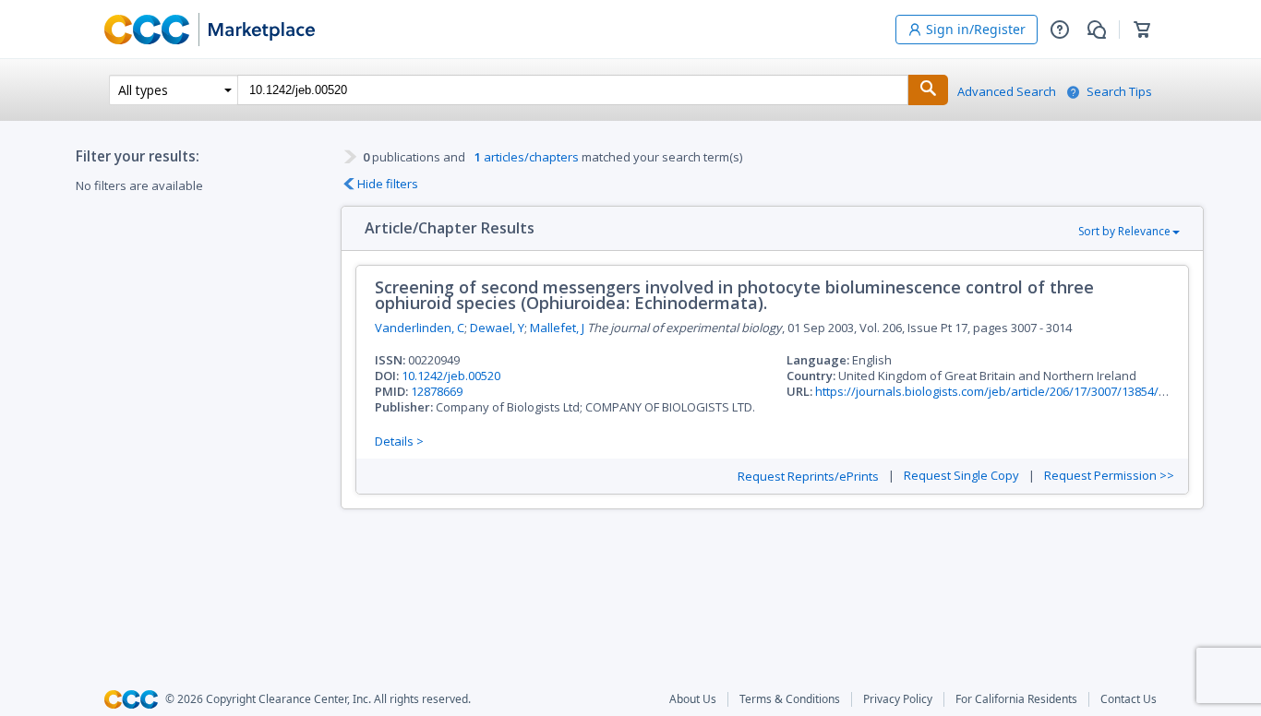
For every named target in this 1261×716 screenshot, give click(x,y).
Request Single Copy (961, 475)
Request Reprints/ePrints (808, 476)
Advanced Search (1006, 92)
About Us (692, 699)
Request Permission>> (1109, 475)
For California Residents (1016, 699)
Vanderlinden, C (419, 327)
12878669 (436, 391)
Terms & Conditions (789, 699)
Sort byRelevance (1124, 231)
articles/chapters (526, 157)
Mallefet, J (557, 327)
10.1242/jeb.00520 (451, 375)
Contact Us (1128, 699)
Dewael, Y (497, 327)
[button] (1060, 29)
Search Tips (1119, 92)
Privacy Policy (897, 699)
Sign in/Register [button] (976, 29)
